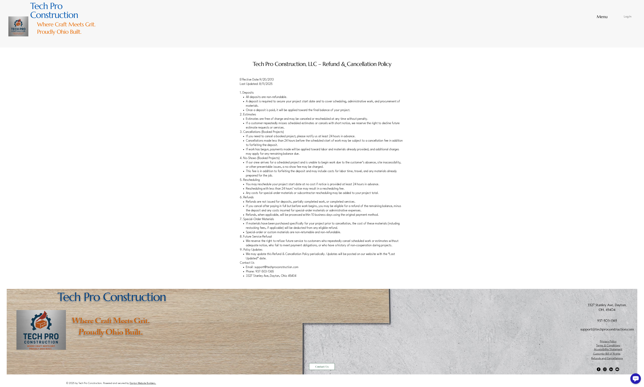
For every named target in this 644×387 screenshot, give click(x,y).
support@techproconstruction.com (276, 267)
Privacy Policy (608, 341)
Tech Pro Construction (54, 10)
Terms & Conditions (608, 345)
